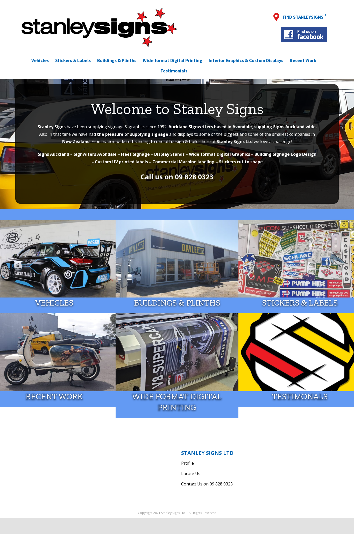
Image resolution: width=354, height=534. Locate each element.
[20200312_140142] (177, 222)
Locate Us (190, 473)
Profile (187, 463)
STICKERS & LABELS (300, 303)
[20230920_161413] (177, 315)
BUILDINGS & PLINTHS (177, 303)
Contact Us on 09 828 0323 (207, 484)
